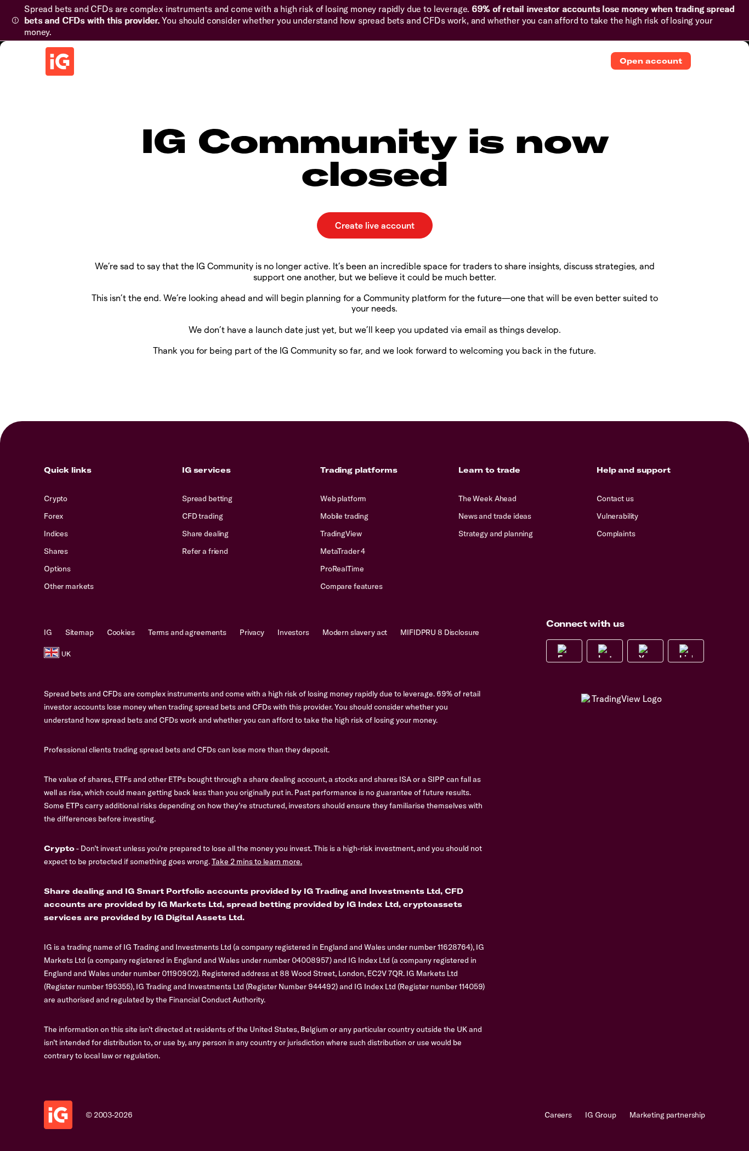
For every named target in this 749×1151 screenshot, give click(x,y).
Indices (56, 533)
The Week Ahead (487, 498)
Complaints (616, 533)
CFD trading (202, 516)
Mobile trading (344, 516)
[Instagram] (605, 650)
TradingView (340, 533)
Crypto (55, 498)
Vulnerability (617, 516)
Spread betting (207, 498)
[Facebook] (564, 650)
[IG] (60, 61)
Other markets (69, 586)
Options (57, 569)
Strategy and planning (495, 533)
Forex (53, 516)
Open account (651, 61)
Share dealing (205, 533)
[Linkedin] (686, 650)
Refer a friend (205, 551)
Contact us (615, 498)
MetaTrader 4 (342, 551)
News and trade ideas (494, 516)
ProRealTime (342, 569)
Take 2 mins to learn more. (257, 861)
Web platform (343, 498)
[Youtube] (645, 650)
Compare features (351, 586)
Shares (56, 551)
